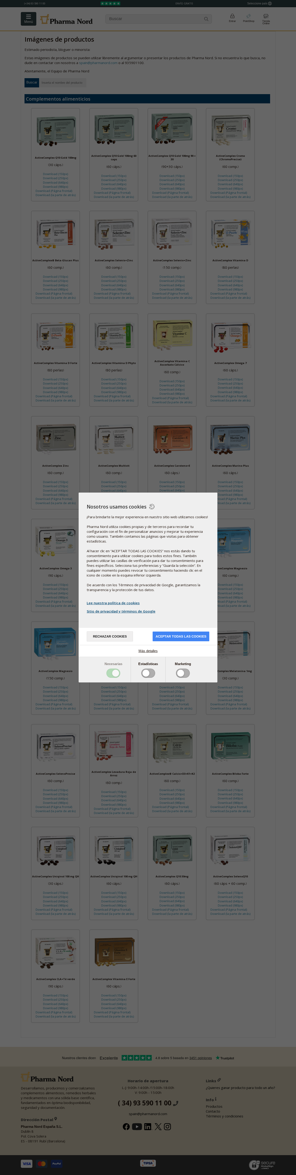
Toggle (113, 673)
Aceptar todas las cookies (181, 636)
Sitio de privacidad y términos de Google (121, 611)
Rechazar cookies (110, 636)
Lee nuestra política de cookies (113, 603)
